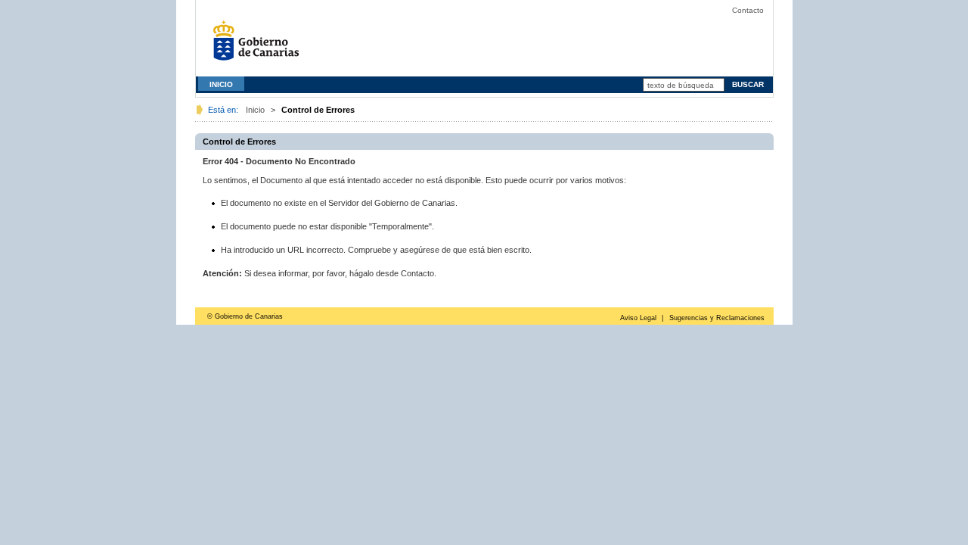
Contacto (748, 10)
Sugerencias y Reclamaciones (717, 318)
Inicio (255, 109)
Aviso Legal (638, 318)
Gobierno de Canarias (260, 46)
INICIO (221, 84)
